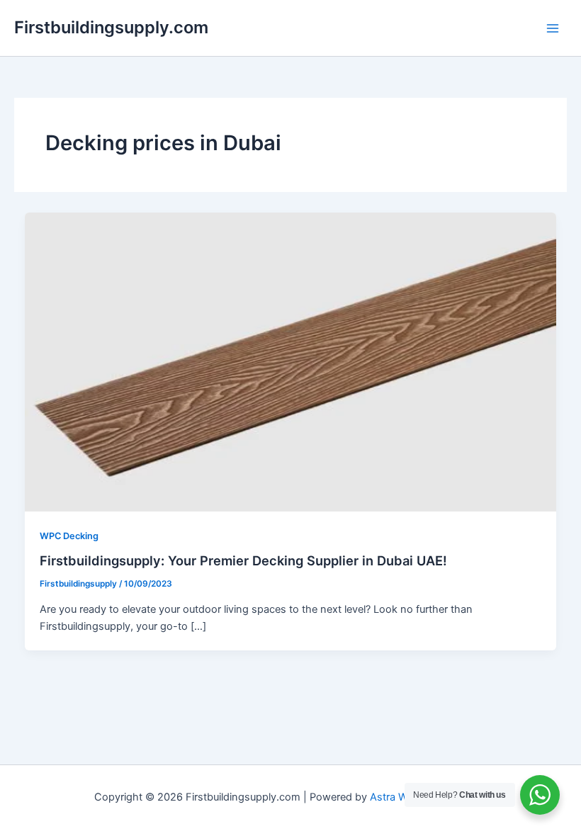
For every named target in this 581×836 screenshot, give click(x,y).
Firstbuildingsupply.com (111, 27)
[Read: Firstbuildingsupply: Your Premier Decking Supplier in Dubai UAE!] (291, 361)
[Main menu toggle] (552, 27)
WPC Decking (69, 536)
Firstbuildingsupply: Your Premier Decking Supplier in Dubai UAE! (243, 560)
